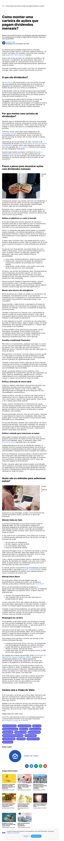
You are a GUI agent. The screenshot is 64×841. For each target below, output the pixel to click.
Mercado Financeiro (30, 735)
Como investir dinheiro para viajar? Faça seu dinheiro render (40, 805)
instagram (8, 720)
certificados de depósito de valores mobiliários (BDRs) (24, 656)
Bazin (42, 584)
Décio (38, 584)
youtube (16, 720)
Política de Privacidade (13, 832)
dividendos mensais (9, 133)
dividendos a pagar (35, 729)
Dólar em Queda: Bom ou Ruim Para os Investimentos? (24, 824)
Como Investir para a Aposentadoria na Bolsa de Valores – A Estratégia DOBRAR (24, 786)
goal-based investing (34, 732)
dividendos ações (8, 732)
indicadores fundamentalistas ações (13, 735)
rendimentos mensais (33, 739)
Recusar (26, 836)
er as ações (11, 442)
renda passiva (23, 147)
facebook (23, 720)
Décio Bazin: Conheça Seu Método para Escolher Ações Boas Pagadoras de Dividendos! (8, 786)
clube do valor (37, 726)
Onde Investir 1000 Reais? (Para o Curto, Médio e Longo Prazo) (8, 805)
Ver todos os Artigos (32, 759)
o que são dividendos (9, 739)
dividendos (9, 82)
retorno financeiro (7, 742)
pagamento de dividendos (15, 55)
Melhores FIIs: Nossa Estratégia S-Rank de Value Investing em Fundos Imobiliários (40, 786)
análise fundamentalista (9, 726)
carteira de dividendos (24, 726)
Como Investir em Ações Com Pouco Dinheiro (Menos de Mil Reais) (24, 805)
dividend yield (24, 729)
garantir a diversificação (32, 569)
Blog (3, 6)
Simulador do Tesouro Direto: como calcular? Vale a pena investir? (8, 824)
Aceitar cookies (36, 836)
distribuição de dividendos (10, 729)
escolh (4, 442)
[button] (27, 766)
